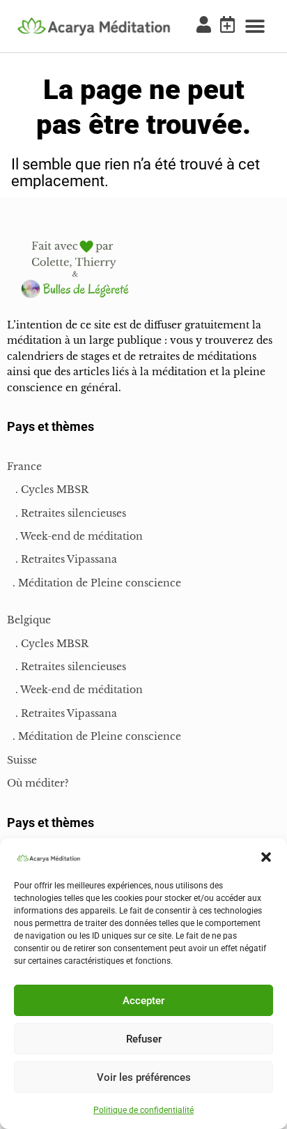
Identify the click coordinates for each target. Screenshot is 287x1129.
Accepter (143, 1000)
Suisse (22, 760)
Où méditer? (38, 783)
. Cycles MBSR (47, 489)
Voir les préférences (144, 1077)
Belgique (29, 620)
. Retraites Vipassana (62, 559)
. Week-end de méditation (75, 536)
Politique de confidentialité (143, 1110)
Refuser (144, 1039)
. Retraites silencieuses (66, 513)
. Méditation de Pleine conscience (94, 583)
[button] (266, 857)
